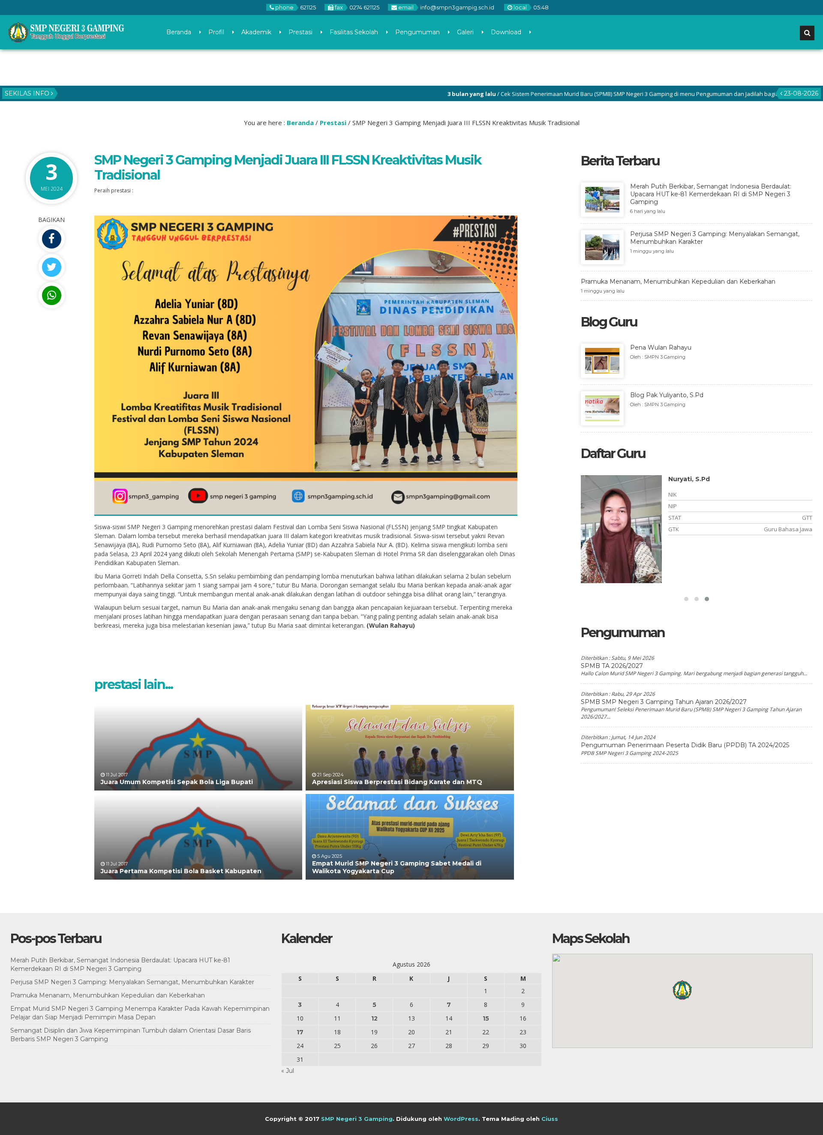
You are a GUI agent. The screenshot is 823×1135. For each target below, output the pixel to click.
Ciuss (549, 1118)
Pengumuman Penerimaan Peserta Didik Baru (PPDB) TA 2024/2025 (685, 745)
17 (300, 1032)
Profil (216, 32)
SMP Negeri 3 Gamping (357, 1118)
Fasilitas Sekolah (354, 32)
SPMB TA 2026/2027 (612, 666)
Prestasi (300, 32)
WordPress (461, 1118)
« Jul (287, 1071)
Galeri (465, 32)
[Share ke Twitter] (51, 267)
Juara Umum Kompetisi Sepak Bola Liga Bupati (177, 782)
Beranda (178, 32)
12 (374, 1018)
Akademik (256, 32)
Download (506, 32)
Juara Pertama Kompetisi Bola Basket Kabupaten (181, 871)
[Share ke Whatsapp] (51, 295)
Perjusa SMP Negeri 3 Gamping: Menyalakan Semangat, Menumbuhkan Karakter (132, 982)
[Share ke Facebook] (51, 239)
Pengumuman (417, 32)
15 (486, 1018)
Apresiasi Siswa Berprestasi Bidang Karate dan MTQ (397, 782)
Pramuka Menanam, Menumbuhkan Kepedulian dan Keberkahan (107, 995)
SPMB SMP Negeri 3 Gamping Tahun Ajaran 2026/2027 (664, 702)
